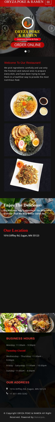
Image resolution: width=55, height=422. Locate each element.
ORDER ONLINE (27, 44)
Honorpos (39, 417)
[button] (1, 28)
